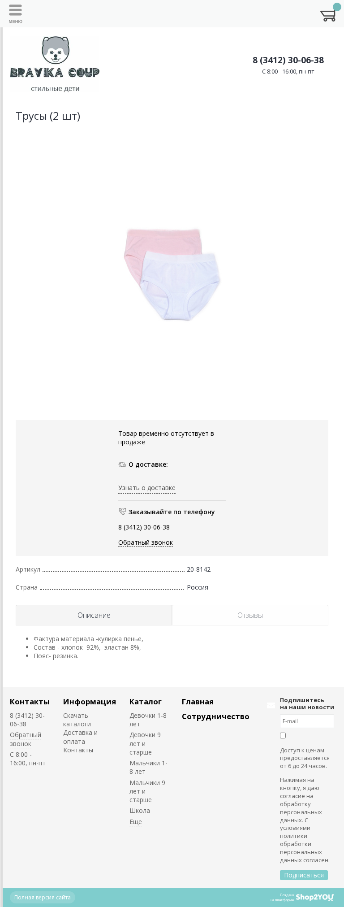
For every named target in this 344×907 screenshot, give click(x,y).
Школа (139, 810)
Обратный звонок (145, 542)
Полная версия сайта (42, 897)
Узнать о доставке (147, 487)
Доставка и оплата (80, 736)
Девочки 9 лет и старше (145, 743)
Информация (89, 701)
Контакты (30, 701)
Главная (198, 701)
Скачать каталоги (77, 719)
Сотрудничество (215, 716)
